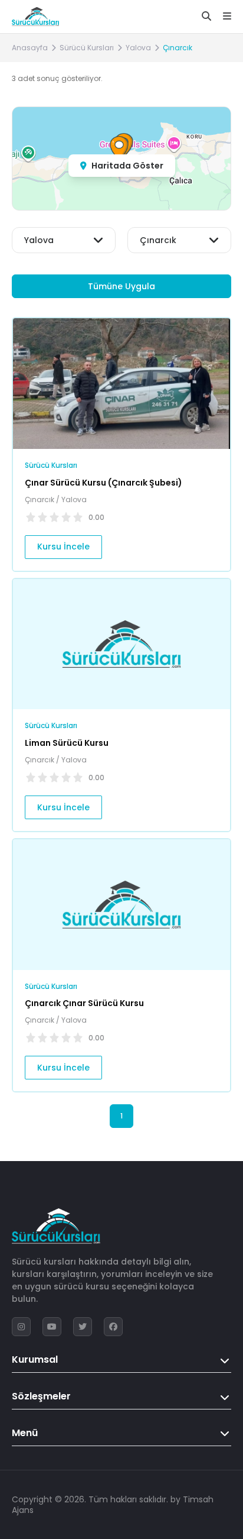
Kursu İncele (63, 546)
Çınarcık (177, 48)
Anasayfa (30, 48)
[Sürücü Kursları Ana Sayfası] (35, 16)
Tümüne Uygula (121, 286)
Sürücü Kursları (87, 48)
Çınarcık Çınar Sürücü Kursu (84, 1003)
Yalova (138, 48)
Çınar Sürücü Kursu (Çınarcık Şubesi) (103, 483)
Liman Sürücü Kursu (67, 743)
